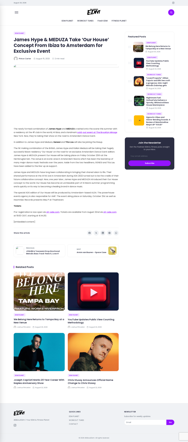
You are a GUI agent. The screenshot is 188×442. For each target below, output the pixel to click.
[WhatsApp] (116, 232)
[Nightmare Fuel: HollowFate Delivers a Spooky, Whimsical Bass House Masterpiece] (139, 101)
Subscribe (149, 163)
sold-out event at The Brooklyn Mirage (97, 132)
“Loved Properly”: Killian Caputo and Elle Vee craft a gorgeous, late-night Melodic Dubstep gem (158, 82)
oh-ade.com (52, 212)
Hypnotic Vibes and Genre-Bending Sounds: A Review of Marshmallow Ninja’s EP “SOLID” (158, 121)
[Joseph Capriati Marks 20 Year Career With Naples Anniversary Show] (39, 352)
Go (170, 422)
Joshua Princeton (24, 327)
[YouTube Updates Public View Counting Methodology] (93, 291)
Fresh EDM (103, 20)
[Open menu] (16, 12)
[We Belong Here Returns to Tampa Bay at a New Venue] (39, 291)
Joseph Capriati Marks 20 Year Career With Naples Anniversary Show (39, 381)
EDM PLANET (67, 20)
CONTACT (73, 424)
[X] (96, 232)
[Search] (171, 12)
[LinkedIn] (102, 232)
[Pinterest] (109, 232)
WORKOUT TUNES (85, 20)
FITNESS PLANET (119, 20)
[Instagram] (173, 3)
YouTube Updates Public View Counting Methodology (91, 321)
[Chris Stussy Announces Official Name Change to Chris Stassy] (93, 352)
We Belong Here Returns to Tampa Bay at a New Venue (39, 321)
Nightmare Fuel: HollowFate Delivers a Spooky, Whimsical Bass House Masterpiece (157, 101)
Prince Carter (25, 58)
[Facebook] (89, 232)
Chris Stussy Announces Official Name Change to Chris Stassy (90, 381)
